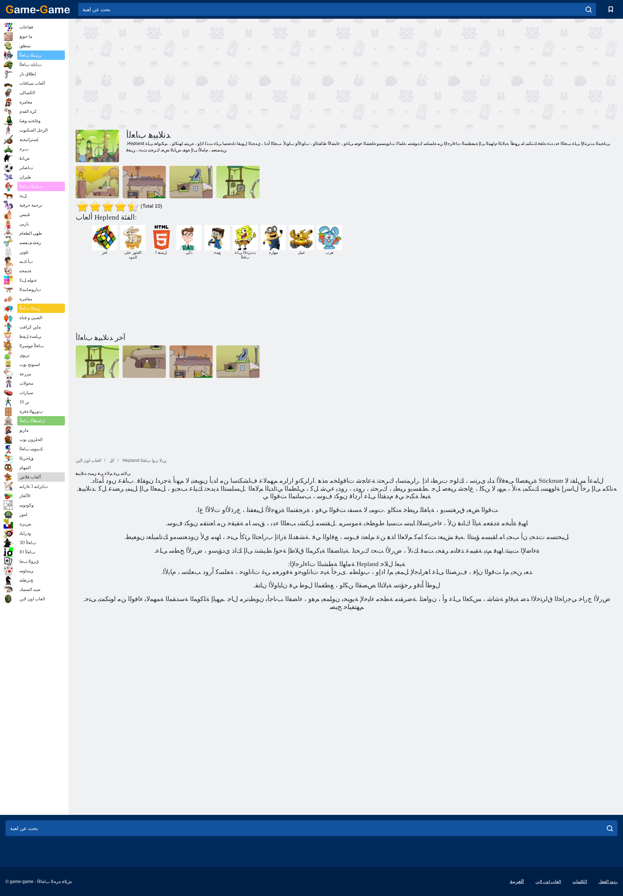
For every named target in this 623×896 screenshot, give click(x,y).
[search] (588, 9)
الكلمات (580, 881)
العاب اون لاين (548, 881)
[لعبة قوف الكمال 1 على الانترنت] (97, 182)
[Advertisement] (211, 73)
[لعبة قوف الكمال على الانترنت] (191, 182)
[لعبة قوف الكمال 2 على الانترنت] (144, 182)
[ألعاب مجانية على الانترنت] (37, 9)
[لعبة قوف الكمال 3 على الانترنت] (238, 182)
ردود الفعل (608, 881)
